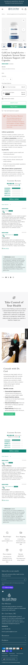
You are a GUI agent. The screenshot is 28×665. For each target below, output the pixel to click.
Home (3, 14)
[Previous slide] (4, 29)
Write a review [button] (14, 199)
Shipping (3, 68)
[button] (2, 9)
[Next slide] (23, 29)
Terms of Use (17, 582)
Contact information (14, 655)
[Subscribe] (24, 580)
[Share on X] (8, 277)
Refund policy (12, 653)
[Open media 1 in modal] (23, 20)
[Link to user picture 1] (5, 251)
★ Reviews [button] (26, 334)
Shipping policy (5, 655)
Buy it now (14, 106)
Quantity (4, 76)
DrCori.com (8, 662)
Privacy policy (4, 653)
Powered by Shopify (15, 662)
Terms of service (20, 653)
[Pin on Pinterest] (10, 277)
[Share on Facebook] (6, 277)
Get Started (9, 414)
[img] (5, 208)
